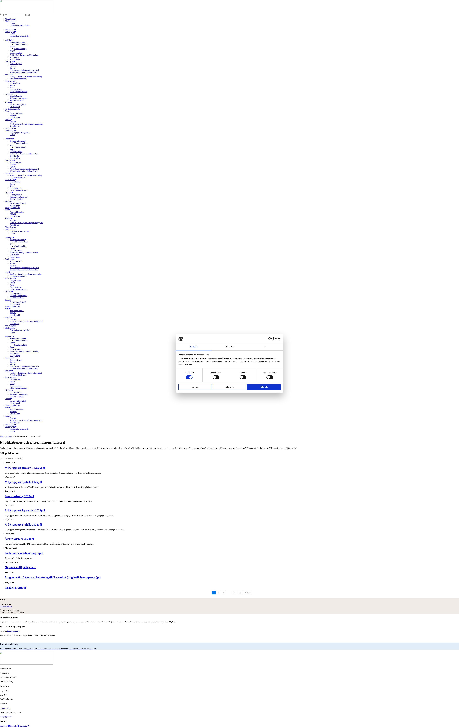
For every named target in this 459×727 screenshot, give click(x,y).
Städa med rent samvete (18, 98)
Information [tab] (229, 347)
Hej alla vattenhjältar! (18, 105)
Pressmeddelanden (17, 113)
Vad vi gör (9, 40)
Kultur (12, 87)
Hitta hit (13, 122)
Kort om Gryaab (16, 64)
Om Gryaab (9, 62)
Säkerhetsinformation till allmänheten (24, 72)
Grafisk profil (15, 117)
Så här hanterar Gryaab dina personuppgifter (26, 124)
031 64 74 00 (5, 708)
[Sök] (28, 15)
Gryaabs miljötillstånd (18, 79)
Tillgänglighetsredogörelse (19, 25)
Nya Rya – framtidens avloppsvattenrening (26, 77)
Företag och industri (12, 109)
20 (240, 593)
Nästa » (247, 593)
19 (234, 593)
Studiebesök (14, 57)
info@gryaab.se (6, 606)
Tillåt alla (264, 387)
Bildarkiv (13, 115)
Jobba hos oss (10, 81)
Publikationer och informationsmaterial (24, 70)
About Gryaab (10, 19)
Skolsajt (8, 102)
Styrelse (13, 68)
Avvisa (195, 387)
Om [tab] (265, 347)
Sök (1, 15)
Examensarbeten (16, 89)
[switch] (216, 377)
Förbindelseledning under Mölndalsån (24, 55)
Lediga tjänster (15, 83)
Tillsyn (12, 23)
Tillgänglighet (10, 21)
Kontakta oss (14, 126)
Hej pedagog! (15, 107)
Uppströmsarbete (16, 53)
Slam (11, 46)
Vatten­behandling (20, 44)
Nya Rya (8, 74)
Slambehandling (20, 49)
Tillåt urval (229, 387)
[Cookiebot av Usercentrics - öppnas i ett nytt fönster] (270, 339)
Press (7, 111)
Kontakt (8, 120)
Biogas (12, 51)
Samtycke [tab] (194, 347)
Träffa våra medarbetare (18, 92)
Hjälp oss (8, 94)
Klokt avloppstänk (16, 100)
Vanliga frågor (15, 59)
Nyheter (13, 66)
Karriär (12, 85)
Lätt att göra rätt (16, 96)
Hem (1, 437)
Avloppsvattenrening (17, 42)
